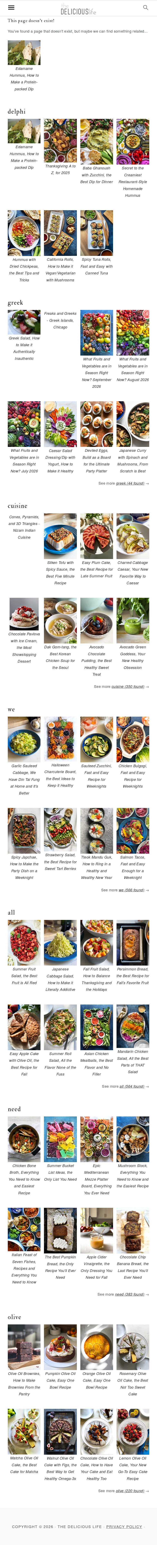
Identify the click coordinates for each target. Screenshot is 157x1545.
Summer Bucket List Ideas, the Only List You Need (60, 1172)
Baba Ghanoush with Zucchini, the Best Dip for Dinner (96, 174)
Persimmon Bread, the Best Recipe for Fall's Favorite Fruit (133, 975)
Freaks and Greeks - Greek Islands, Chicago (60, 320)
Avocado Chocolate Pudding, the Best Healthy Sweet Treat (96, 660)
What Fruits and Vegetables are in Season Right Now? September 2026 (96, 372)
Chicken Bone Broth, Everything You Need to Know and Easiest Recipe (24, 1179)
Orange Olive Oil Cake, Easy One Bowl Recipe (97, 1380)
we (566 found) (131, 889)
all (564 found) (132, 1086)
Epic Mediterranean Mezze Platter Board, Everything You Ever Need (96, 1179)
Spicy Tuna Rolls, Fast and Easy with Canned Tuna (97, 266)
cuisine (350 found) (128, 686)
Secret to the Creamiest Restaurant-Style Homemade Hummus (133, 181)
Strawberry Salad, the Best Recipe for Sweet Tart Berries (60, 861)
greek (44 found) (130, 483)
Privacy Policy (124, 1526)
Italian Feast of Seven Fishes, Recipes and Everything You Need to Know (24, 1268)
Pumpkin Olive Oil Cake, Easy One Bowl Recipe (60, 1380)
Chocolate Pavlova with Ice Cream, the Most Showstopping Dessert (24, 647)
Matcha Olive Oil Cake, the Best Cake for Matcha (24, 1464)
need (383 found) (129, 1294)
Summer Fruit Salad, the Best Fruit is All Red (24, 975)
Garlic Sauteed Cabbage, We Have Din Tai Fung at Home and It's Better (24, 779)
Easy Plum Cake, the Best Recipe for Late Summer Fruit (96, 569)
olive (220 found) (130, 1490)
